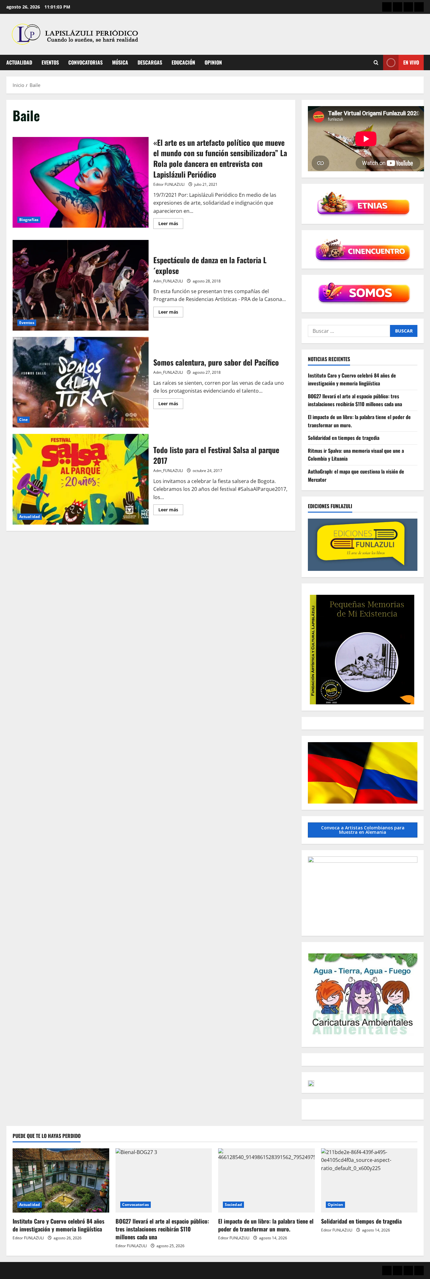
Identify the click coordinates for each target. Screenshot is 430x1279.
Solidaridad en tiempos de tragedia (343, 438)
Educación (183, 62)
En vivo (411, 62)
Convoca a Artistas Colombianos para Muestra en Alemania (363, 830)
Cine (23, 419)
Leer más (170, 224)
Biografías (28, 219)
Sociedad (233, 1204)
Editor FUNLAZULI (168, 184)
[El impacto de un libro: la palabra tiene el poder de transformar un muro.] (266, 1180)
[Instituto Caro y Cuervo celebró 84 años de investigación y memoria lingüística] (61, 1180)
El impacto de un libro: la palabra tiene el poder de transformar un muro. (266, 1225)
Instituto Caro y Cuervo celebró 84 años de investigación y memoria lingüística (352, 379)
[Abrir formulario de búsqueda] (376, 62)
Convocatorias (85, 62)
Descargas (150, 62)
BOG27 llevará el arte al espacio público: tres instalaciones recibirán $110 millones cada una (355, 400)
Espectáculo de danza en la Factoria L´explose (81, 285)
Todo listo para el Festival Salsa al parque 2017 (81, 479)
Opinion (213, 62)
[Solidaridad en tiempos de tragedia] (369, 1180)
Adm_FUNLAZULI (168, 281)
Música (120, 62)
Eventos (50, 62)
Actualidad (19, 62)
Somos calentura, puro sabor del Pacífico (81, 382)
